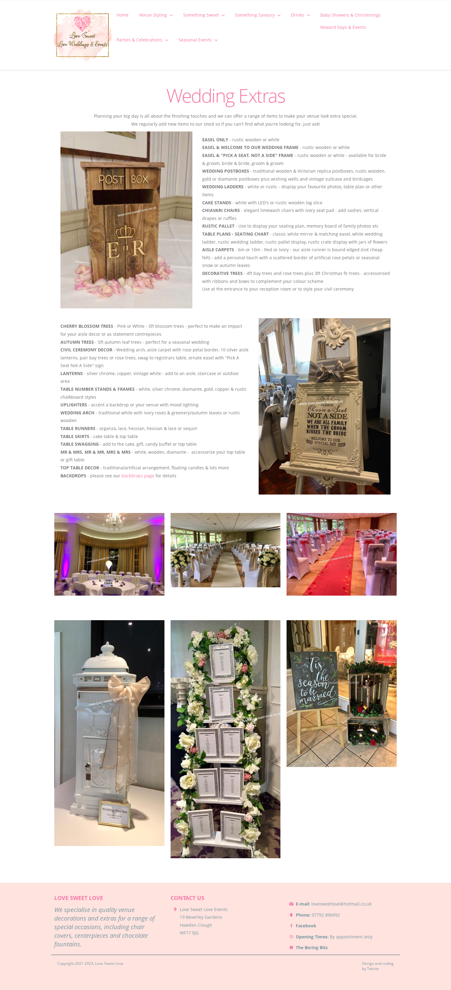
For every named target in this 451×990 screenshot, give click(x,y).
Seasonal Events (195, 40)
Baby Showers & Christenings (350, 15)
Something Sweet (201, 15)
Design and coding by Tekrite (378, 966)
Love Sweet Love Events (204, 909)
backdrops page (137, 476)
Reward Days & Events (343, 27)
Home (123, 15)
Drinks (297, 15)
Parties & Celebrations (139, 40)
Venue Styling (153, 15)
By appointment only (334, 937)
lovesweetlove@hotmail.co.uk (334, 904)
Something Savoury (255, 15)
